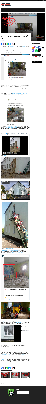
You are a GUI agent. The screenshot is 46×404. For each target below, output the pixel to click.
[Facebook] (2, 44)
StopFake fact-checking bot (36, 61)
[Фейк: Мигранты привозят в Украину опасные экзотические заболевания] (15, 375)
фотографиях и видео (19, 322)
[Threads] (14, 44)
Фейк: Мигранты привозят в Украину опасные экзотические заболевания (15, 380)
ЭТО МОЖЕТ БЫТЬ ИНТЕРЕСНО (6, 370)
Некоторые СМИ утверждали (6, 321)
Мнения (12, 8)
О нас (8, 8)
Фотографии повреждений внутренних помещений (9, 250)
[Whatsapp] (7, 44)
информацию (24, 46)
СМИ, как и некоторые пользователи (7, 82)
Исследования (35, 8)
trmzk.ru (5, 155)
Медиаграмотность (26, 8)
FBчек (41, 8)
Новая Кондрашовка (11, 88)
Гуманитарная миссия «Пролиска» (16, 344)
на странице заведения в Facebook (17, 252)
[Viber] (3, 44)
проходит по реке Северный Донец (10, 91)
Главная (4, 8)
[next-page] (3, 383)
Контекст (16, 8)
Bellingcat (3, 354)
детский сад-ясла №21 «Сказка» (11, 127)
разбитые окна (25, 323)
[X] (5, 44)
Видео (21, 8)
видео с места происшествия (15, 348)
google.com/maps (6, 200)
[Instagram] (12, 44)
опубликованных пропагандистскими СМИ (14, 126)
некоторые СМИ (13, 46)
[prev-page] (1, 383)
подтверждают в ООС (24, 355)
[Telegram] (10, 44)
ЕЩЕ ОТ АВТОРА (14, 370)
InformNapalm (7, 354)
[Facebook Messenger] (9, 44)
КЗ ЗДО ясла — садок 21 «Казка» (9, 248)
